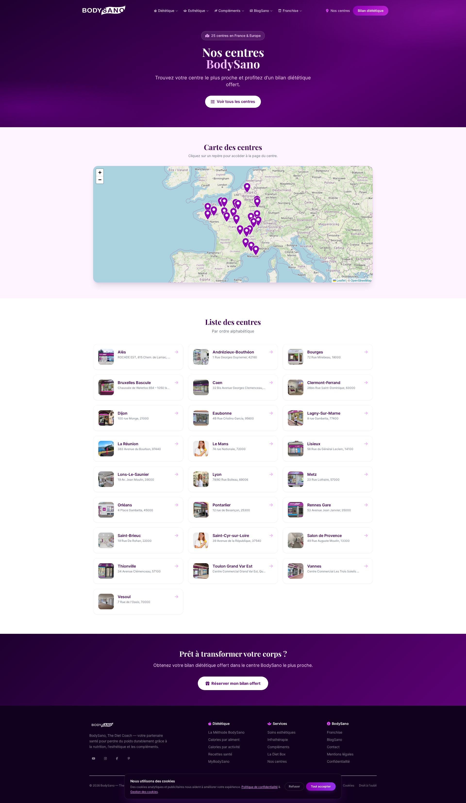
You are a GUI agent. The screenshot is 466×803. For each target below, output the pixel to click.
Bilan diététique (370, 10)
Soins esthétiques (281, 732)
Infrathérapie (277, 739)
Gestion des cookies (144, 792)
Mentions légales (340, 754)
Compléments (278, 747)
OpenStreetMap (361, 280)
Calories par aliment (224, 739)
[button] (245, 243)
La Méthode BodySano (226, 732)
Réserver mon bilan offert (235, 683)
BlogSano (334, 739)
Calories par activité (224, 747)
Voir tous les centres (236, 101)
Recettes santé (220, 754)
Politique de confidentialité (259, 787)
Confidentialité (338, 761)
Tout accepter (321, 786)
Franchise (334, 732)
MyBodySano (218, 761)
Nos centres (340, 10)
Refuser (294, 786)
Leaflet (341, 280)
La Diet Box (276, 754)
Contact (333, 747)
